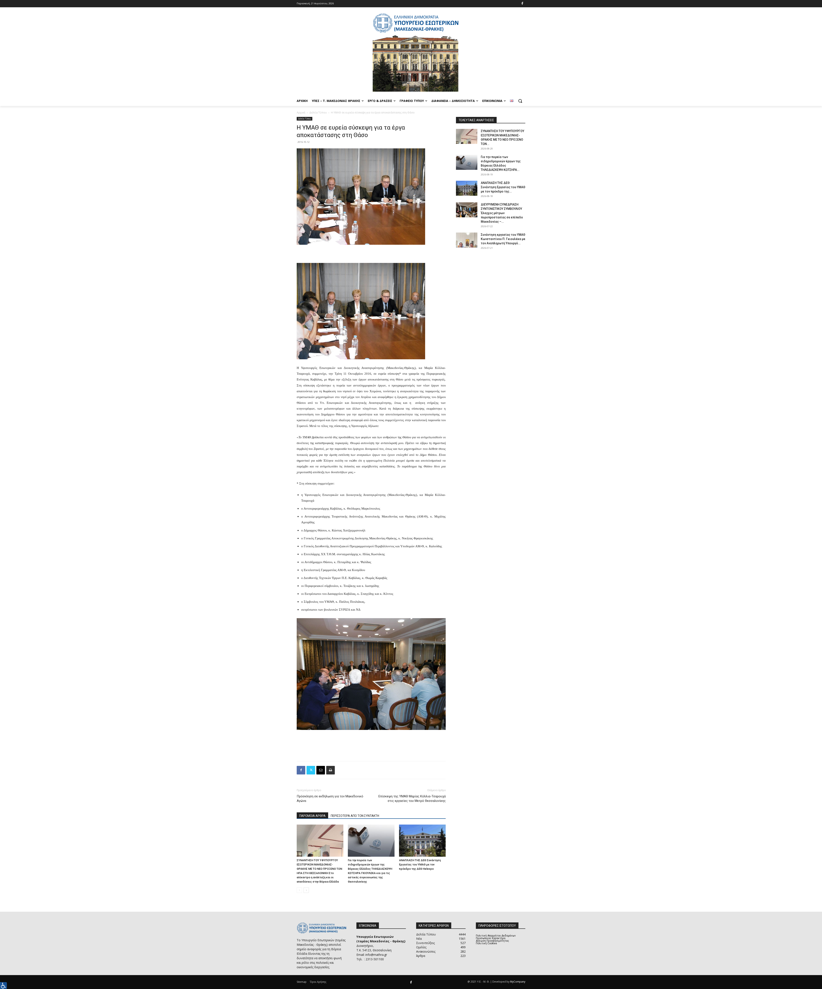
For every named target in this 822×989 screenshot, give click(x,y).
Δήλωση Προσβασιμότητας (492, 940)
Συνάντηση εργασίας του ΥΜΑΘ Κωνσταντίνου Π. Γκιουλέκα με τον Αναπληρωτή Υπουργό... (503, 239)
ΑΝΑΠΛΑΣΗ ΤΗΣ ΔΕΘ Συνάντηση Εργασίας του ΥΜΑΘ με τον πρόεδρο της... (503, 187)
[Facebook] (522, 4)
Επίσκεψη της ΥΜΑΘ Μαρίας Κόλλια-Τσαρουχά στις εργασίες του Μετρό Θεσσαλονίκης (412, 798)
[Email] (320, 770)
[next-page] (306, 890)
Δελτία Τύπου (318, 112)
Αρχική (301, 112)
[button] (520, 101)
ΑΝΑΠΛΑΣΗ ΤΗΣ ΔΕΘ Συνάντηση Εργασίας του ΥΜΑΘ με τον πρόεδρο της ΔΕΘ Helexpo (420, 864)
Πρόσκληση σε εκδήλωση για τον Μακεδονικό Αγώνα (330, 798)
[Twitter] (311, 770)
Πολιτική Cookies (486, 943)
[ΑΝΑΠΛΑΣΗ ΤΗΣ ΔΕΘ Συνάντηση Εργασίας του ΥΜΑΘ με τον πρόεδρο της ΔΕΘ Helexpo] (422, 841)
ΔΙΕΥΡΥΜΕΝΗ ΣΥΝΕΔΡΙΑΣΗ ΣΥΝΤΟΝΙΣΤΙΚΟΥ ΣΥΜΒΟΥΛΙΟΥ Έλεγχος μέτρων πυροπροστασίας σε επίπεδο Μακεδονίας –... (502, 213)
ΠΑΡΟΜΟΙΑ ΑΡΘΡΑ (312, 815)
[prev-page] (299, 890)
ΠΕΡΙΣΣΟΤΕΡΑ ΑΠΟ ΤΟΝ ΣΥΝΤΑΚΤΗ (355, 815)
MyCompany (517, 981)
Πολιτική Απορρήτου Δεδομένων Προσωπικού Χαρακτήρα (496, 937)
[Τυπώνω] (330, 770)
